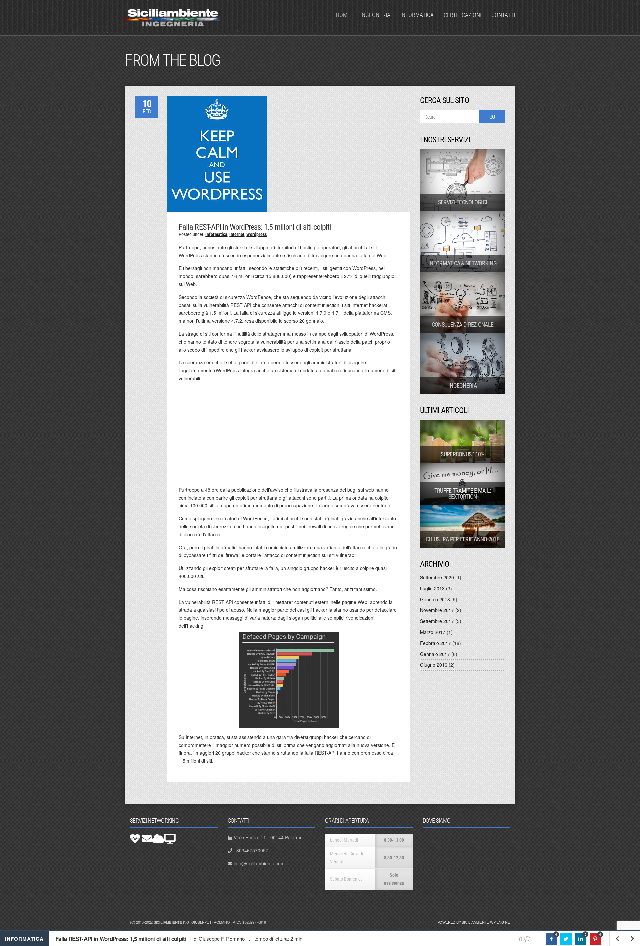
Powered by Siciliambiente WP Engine (473, 922)
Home (343, 14)
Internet (236, 234)
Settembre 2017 (437, 621)
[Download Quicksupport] (135, 839)
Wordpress (256, 234)
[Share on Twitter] (566, 939)
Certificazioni (462, 14)
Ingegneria (375, 14)
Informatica (417, 14)
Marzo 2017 (432, 632)
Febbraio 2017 (435, 643)
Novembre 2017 (437, 610)
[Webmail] (147, 839)
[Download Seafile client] (170, 839)
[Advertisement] (288, 434)
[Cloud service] (158, 839)
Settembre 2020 (437, 577)
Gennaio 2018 (435, 599)
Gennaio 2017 (435, 654)
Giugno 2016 (433, 664)
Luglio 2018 (432, 588)
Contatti (503, 14)
